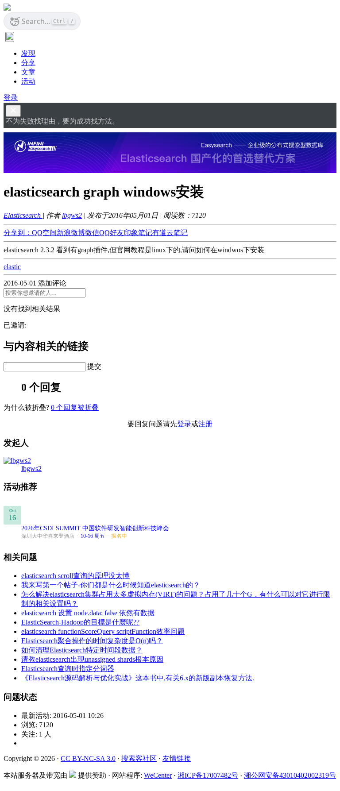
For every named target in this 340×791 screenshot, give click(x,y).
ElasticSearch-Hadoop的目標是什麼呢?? (80, 622)
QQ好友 (111, 232)
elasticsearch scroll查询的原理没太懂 (75, 575)
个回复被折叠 (75, 407)
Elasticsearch (23, 215)
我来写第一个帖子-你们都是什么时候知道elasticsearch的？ (110, 585)
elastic (12, 266)
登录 (11, 97)
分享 (28, 62)
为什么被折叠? (26, 407)
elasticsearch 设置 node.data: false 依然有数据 (88, 613)
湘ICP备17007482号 (208, 775)
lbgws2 (72, 215)
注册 (205, 424)
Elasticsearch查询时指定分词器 (67, 668)
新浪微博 (71, 232)
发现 (28, 53)
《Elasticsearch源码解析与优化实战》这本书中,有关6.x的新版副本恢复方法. (137, 678)
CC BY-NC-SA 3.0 (88, 758)
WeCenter (158, 775)
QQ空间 (44, 232)
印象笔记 (138, 232)
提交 (94, 366)
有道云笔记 (170, 232)
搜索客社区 (139, 758)
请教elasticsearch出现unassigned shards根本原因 (92, 659)
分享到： (18, 232)
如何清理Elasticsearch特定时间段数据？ (82, 650)
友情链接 (176, 758)
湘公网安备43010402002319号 (290, 775)
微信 (92, 232)
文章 (28, 72)
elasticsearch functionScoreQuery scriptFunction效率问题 (103, 631)
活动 (28, 81)
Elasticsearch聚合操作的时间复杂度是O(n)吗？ (92, 640)
